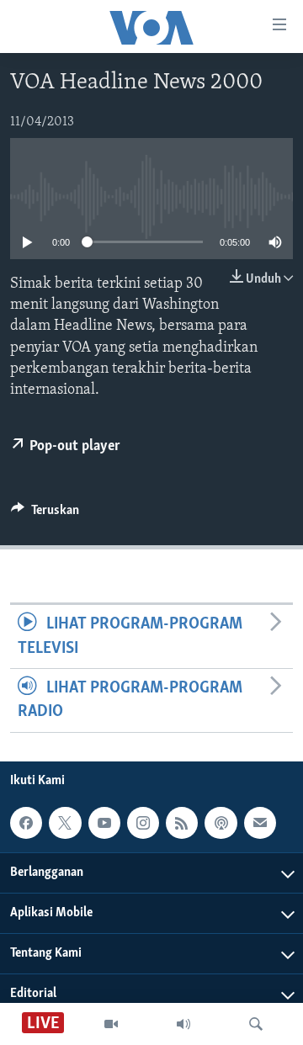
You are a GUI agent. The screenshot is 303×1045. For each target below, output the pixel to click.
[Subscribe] (260, 823)
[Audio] (183, 1024)
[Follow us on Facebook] (26, 823)
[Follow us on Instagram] (143, 823)
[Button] (45, 514)
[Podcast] (221, 823)
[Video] (111, 1024)
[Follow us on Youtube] (104, 823)
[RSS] (182, 823)
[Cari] (256, 1024)
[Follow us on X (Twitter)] (65, 823)
